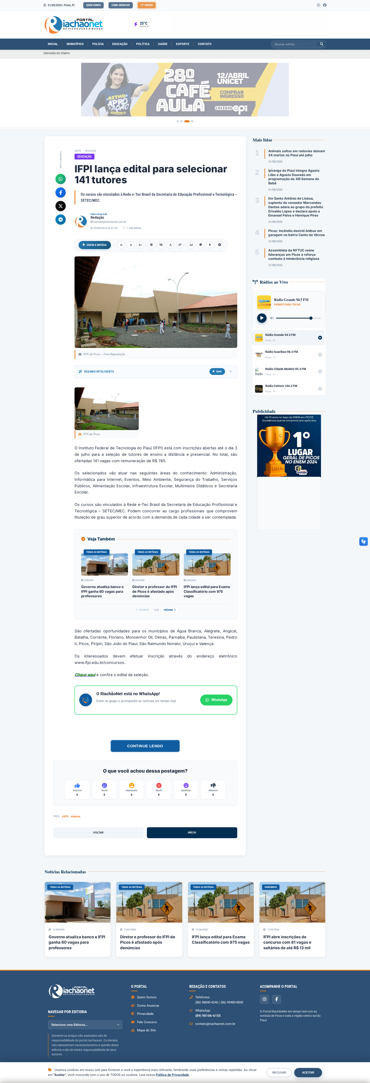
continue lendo (145, 746)
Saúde (162, 44)
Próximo (168, 610)
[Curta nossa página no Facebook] (325, 5)
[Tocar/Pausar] (262, 318)
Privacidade (145, 1014)
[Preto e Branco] (161, 245)
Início (78, 150)
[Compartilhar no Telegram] (60, 219)
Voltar (98, 832)
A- (121, 245)
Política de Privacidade (172, 1075)
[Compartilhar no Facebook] (60, 192)
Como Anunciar (121, 5)
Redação (97, 217)
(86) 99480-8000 (232, 1002)
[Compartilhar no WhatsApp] (60, 179)
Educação (120, 44)
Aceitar (308, 1072)
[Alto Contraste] (151, 245)
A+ (140, 245)
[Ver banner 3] (188, 121)
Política (142, 44)
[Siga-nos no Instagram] (318, 5)
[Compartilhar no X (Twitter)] (60, 206)
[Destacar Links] (180, 245)
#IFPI (65, 816)
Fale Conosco (147, 1022)
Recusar (279, 1072)
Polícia (98, 44)
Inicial (53, 44)
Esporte (182, 44)
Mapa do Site (146, 1030)
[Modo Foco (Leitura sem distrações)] (191, 245)
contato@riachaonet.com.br (110, 221)
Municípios (75, 44)
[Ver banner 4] (192, 121)
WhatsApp (219, 700)
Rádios (149, 5)
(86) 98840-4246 (206, 1002)
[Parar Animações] (219, 245)
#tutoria (75, 816)
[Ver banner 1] (178, 121)
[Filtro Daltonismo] (200, 245)
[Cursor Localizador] (210, 245)
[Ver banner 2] (183, 121)
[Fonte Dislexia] (170, 245)
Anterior (144, 610)
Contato (205, 44)
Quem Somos (93, 5)
